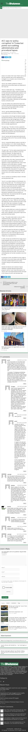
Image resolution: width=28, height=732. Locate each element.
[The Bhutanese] (14, 3)
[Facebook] (1, 681)
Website (3, 576)
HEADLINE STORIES (6, 53)
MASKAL (9, 526)
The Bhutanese (6, 52)
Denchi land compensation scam (16, 611)
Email (3, 572)
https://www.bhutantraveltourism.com (18, 640)
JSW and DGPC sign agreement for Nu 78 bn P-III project (15, 7)
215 (15, 613)
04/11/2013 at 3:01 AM (21, 474)
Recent (8, 603)
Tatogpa (13, 386)
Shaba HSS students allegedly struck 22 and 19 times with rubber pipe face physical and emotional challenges (14, 328)
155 (7, 624)
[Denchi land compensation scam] (4, 613)
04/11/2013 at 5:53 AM (21, 386)
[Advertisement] (14, 24)
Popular (3, 603)
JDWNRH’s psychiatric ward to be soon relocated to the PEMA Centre (13, 688)
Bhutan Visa (17, 652)
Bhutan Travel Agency (6, 651)
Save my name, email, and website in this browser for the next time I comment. (14, 581)
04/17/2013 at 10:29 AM (21, 534)
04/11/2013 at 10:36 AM (21, 414)
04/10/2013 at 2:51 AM (21, 360)
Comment (4, 554)
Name (3, 567)
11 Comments (16, 53)
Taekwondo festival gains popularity (19, 286)
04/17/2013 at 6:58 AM (21, 526)
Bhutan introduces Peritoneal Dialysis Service (12, 702)
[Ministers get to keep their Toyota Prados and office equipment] (4, 607)
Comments (13, 603)
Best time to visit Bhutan (9, 652)
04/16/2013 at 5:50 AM (21, 485)
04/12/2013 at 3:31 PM (21, 517)
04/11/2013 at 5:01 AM (21, 506)
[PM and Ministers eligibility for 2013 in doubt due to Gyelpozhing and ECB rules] (4, 628)
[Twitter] (4, 681)
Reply (25, 383)
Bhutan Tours (14, 651)
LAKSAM (9, 474)
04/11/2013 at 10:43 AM (21, 422)
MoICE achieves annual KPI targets (9, 698)
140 (15, 629)
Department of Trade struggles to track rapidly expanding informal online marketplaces (12, 693)
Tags (19, 603)
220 (15, 608)
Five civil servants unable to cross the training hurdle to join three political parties (10, 283)
